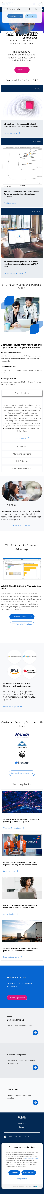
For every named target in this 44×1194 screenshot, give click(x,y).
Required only (28, 1173)
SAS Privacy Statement (31, 1158)
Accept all (14, 1173)
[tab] (22, 393)
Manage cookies (22, 1179)
